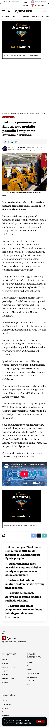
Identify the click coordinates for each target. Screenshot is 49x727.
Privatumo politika (23, 723)
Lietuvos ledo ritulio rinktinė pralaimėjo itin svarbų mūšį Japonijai (24, 583)
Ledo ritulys (8, 117)
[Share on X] (12, 142)
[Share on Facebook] (8, 142)
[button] (40, 721)
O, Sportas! (23, 11)
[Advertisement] (24, 86)
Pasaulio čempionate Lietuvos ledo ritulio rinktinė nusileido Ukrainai (23, 596)
